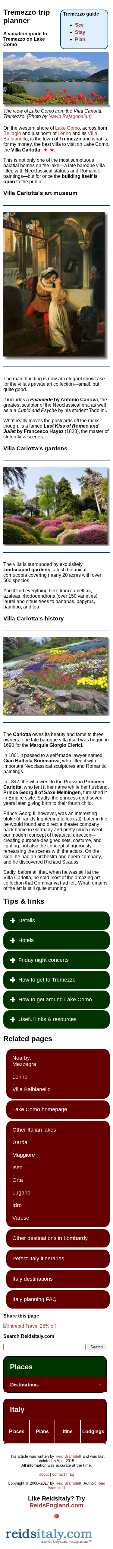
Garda (19, 1142)
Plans (42, 1431)
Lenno (64, 133)
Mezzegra (24, 1064)
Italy (17, 1409)
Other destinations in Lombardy (50, 1238)
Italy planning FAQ (34, 1299)
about (44, 1474)
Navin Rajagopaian (69, 116)
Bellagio (12, 133)
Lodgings (93, 1431)
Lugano (21, 1193)
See (79, 25)
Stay (80, 32)
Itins (68, 1431)
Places (21, 1367)
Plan (80, 39)
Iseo (17, 1168)
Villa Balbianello (31, 1089)
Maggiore (23, 1155)
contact (58, 1474)
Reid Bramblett (68, 1456)
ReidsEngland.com (56, 1505)
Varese (20, 1218)
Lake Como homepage (39, 1109)
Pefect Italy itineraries (38, 1259)
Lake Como (67, 128)
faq (71, 1474)
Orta (17, 1180)
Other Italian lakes (34, 1130)
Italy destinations (32, 1279)
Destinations (24, 1385)
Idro (17, 1205)
